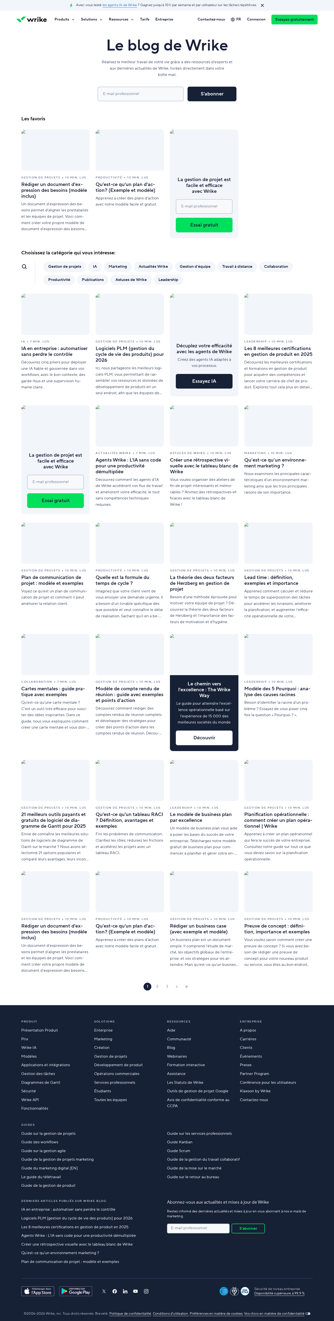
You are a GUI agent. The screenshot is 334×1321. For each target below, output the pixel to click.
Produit (29, 1021)
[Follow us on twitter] (103, 1291)
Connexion (256, 19)
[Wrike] (31, 19)
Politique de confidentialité (130, 1313)
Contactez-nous (211, 19)
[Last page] (186, 987)
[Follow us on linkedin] (125, 1291)
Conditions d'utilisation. (171, 1313)
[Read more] (55, 184)
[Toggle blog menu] (24, 266)
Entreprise (164, 19)
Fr (238, 19)
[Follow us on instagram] (146, 1291)
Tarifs (144, 19)
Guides (28, 1125)
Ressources (118, 19)
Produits (62, 19)
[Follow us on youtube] (135, 1291)
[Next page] (177, 987)
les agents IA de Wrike (119, 5)
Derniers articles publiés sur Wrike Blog (63, 1201)
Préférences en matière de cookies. (216, 1313)
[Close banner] (262, 5)
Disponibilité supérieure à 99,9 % (279, 1293)
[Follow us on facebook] (114, 1291)
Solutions (89, 19)
